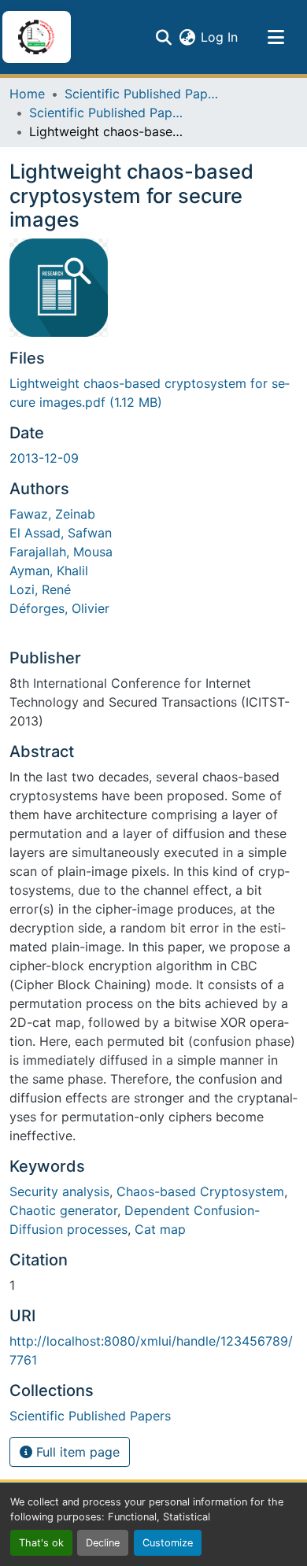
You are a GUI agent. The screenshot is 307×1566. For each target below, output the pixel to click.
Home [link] (27, 94)
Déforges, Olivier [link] (59, 608)
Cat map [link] (160, 1229)
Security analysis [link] (59, 1191)
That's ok (41, 1543)
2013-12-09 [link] (44, 458)
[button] (36, 37)
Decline (103, 1543)
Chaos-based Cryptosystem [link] (200, 1191)
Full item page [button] (76, 1452)
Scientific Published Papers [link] (143, 94)
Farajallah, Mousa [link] (61, 552)
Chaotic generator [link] (63, 1210)
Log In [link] (219, 37)
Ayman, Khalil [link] (48, 570)
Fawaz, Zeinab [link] (52, 514)
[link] (153, 393)
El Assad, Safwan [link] (60, 533)
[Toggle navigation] (275, 37)
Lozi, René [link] (40, 589)
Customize (167, 1543)
